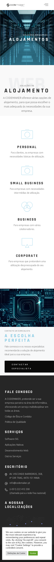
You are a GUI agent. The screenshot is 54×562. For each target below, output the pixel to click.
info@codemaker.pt (20, 483)
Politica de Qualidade (15, 422)
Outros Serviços (13, 456)
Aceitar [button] (33, 553)
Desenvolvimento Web (17, 450)
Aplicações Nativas (14, 444)
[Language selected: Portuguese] (44, 559)
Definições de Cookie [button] (16, 553)
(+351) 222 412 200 (20, 489)
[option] (41, 559)
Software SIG (11, 439)
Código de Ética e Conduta (18, 416)
